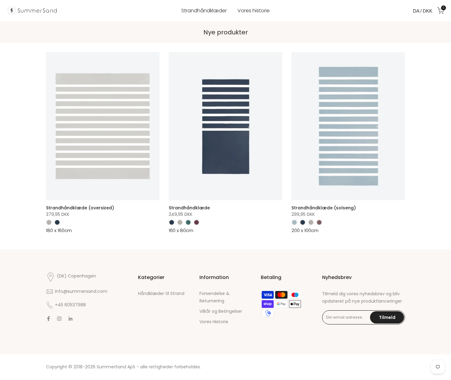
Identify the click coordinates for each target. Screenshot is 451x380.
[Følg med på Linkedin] (70, 318)
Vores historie (253, 10)
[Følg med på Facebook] (48, 318)
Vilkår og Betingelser (220, 311)
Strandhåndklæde (189, 208)
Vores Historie (213, 322)
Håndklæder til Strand (161, 293)
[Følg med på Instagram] (59, 318)
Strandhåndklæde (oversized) (80, 208)
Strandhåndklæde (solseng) (323, 208)
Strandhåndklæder (204, 10)
